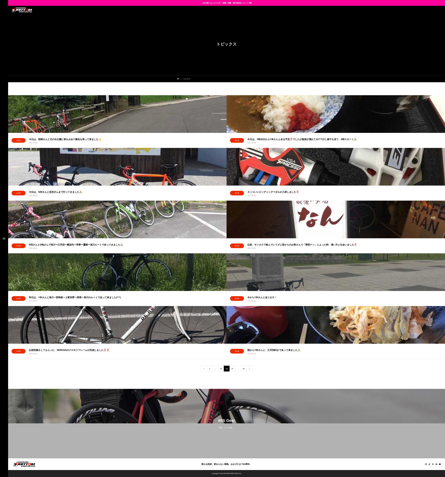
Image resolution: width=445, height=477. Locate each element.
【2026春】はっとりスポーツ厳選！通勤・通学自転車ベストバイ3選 (227, 3)
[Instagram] (426, 464)
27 (232, 369)
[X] (433, 464)
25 (221, 369)
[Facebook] (436, 464)
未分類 (18, 140)
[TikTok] (429, 464)
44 (244, 369)
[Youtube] (440, 464)
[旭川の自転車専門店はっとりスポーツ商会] (22, 10)
